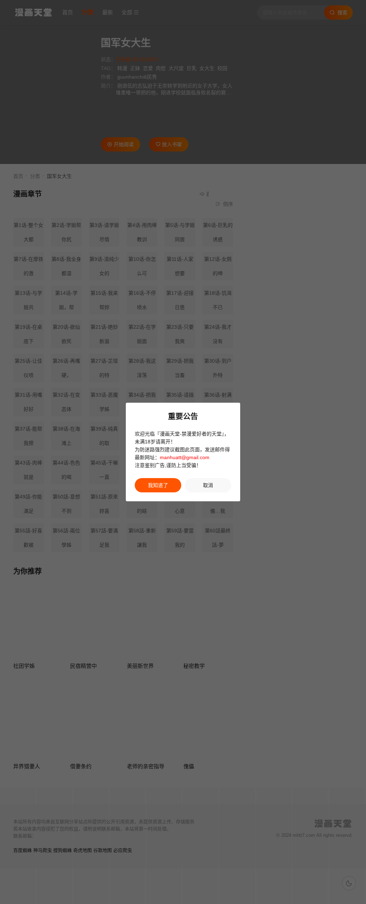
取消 (208, 485)
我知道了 (158, 485)
